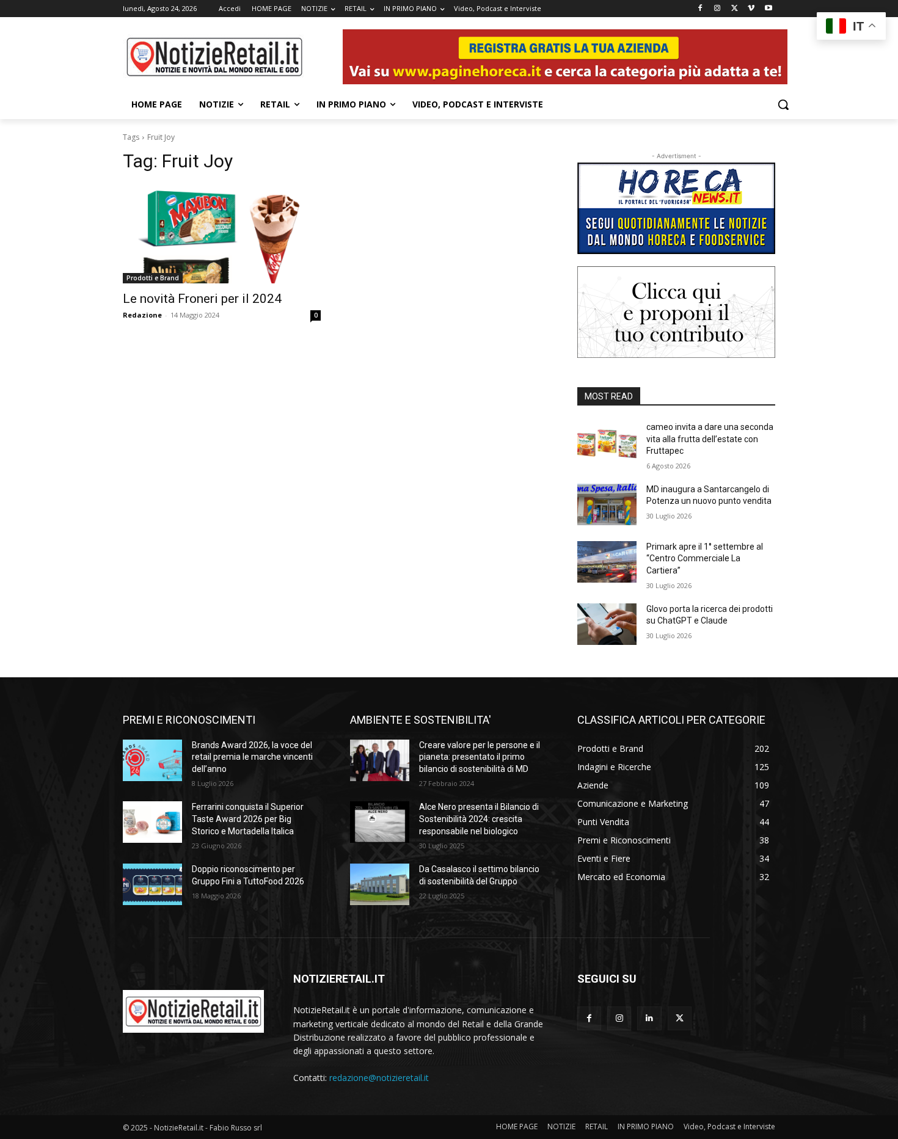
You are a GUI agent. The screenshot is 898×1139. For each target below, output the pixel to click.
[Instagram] (717, 9)
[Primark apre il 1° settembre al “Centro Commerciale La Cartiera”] (607, 562)
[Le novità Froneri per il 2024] (222, 233)
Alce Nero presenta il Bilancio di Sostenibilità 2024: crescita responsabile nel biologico (479, 818)
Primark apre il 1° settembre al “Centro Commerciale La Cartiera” (704, 558)
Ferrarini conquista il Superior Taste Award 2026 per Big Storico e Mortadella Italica (248, 818)
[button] (783, 104)
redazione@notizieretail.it (379, 1077)
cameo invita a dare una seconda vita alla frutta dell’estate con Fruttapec (709, 439)
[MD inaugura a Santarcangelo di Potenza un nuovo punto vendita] (607, 504)
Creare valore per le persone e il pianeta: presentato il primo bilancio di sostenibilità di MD (479, 757)
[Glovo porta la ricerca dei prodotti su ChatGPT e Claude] (607, 624)
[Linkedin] (649, 1018)
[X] (735, 9)
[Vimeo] (751, 9)
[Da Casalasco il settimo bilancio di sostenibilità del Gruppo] (379, 884)
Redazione (142, 314)
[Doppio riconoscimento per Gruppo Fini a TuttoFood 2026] (152, 884)
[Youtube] (768, 9)
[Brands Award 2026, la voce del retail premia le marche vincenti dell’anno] (152, 760)
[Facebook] (700, 9)
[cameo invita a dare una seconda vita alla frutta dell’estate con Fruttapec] (607, 442)
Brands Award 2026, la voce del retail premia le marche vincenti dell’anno (252, 757)
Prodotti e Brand (152, 278)
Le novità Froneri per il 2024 (202, 298)
